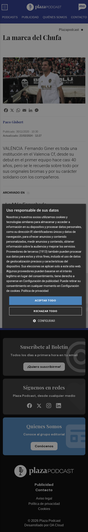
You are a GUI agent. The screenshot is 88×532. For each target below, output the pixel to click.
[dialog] (44, 266)
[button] (44, 320)
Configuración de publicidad (41, 281)
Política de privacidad (35, 291)
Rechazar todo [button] (45, 311)
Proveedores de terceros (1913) (26, 251)
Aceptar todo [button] (45, 300)
